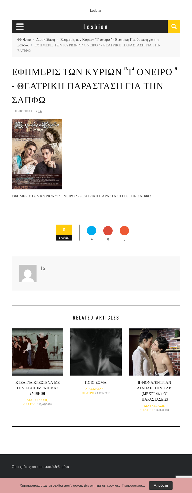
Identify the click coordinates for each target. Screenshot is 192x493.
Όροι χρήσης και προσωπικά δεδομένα (40, 466)
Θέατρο (29, 404)
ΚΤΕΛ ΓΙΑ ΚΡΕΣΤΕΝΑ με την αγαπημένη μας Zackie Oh (37, 387)
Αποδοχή (161, 485)
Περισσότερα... (133, 485)
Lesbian (96, 10)
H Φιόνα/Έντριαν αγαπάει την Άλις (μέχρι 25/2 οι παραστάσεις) (154, 390)
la (40, 111)
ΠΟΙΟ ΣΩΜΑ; (96, 382)
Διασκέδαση (37, 400)
